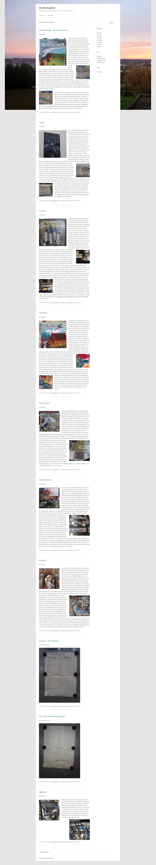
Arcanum (43, 560)
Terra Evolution (45, 479)
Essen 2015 (99, 42)
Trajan (41, 122)
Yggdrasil (42, 792)
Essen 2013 (99, 38)
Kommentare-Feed (101, 60)
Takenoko (43, 313)
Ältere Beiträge (44, 852)
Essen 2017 (99, 44)
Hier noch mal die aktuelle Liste (52, 716)
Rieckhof (99, 46)
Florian (63, 112)
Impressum (50, 15)
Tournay (42, 211)
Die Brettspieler (47, 7)
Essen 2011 (70, 112)
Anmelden (99, 56)
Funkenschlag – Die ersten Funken (53, 30)
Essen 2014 (99, 40)
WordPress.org (100, 62)
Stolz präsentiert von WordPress (46, 858)
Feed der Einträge (101, 58)
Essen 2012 (99, 36)
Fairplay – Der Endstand (49, 641)
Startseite (41, 15)
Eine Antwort (42, 34)
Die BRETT (99, 32)
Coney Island (44, 403)
